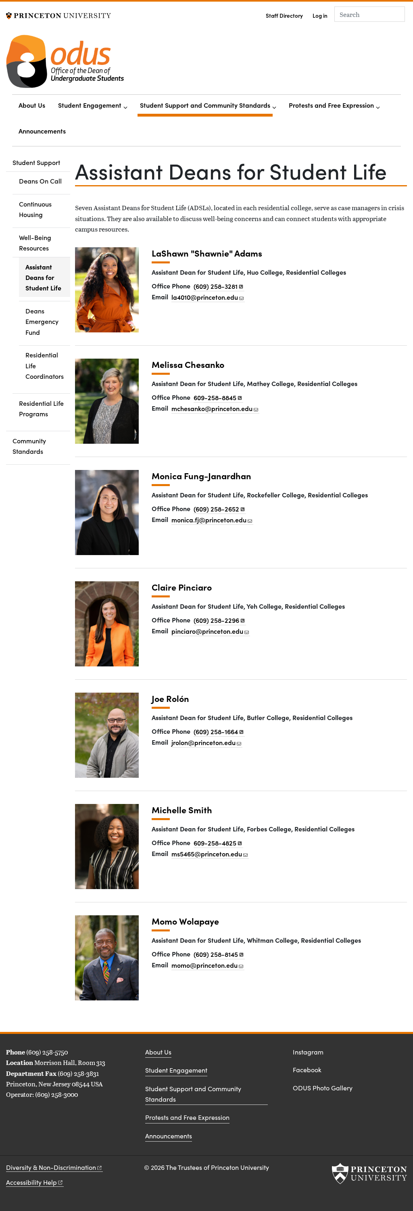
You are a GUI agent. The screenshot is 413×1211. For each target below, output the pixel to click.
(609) (216, 286)
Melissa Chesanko (188, 364)
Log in (320, 15)
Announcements (42, 130)
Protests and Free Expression (331, 104)
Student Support (41, 162)
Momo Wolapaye (185, 921)
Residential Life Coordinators (44, 365)
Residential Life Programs (41, 408)
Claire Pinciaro (182, 587)
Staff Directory (284, 15)
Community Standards (29, 445)
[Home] (65, 64)
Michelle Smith (182, 810)
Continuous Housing (35, 209)
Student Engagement (89, 104)
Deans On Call (40, 180)
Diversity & (51, 1167)
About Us (32, 104)
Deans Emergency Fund (41, 321)
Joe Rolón (170, 698)
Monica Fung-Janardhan (201, 476)
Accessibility (31, 1182)
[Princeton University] (58, 14)
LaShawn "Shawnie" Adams (207, 253)
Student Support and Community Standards (206, 104)
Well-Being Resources (44, 242)
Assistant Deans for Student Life (47, 277)
